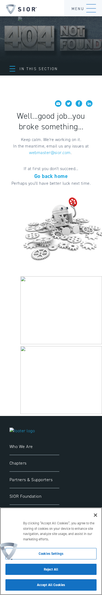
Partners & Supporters (31, 480)
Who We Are (21, 446)
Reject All (51, 569)
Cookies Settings (51, 553)
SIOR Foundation (25, 496)
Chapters (18, 463)
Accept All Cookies (51, 585)
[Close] (95, 515)
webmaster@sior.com (50, 152)
